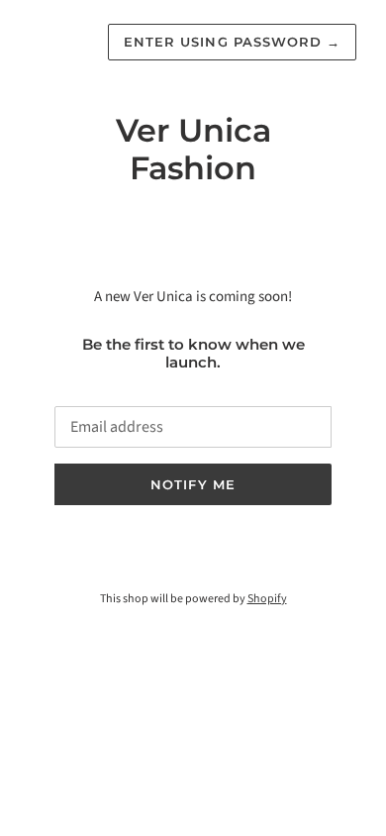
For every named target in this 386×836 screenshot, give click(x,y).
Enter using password (232, 42)
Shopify (267, 598)
